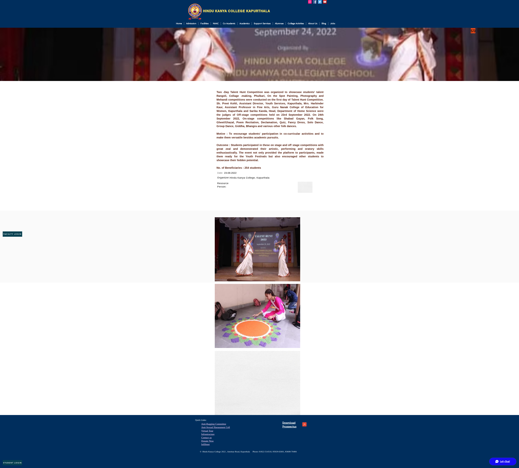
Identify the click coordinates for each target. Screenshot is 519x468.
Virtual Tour (207, 430)
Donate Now (207, 441)
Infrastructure (207, 434)
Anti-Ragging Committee (213, 424)
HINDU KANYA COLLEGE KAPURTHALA (236, 11)
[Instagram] (310, 2)
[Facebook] (315, 2)
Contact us (206, 437)
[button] (191, 23)
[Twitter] (320, 2)
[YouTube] (325, 2)
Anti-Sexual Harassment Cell (215, 427)
